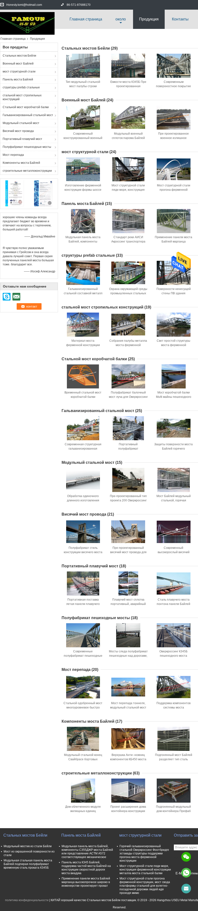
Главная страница (86, 19)
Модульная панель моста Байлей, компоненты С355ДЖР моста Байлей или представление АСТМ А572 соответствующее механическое (87, 852)
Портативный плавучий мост (22, 139)
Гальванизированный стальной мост (28, 115)
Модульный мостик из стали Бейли (28, 846)
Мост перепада (13, 155)
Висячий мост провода (18, 131)
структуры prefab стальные (21, 87)
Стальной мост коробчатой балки (26, 107)
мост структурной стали (19, 71)
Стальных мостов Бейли (19, 55)
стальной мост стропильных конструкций (22, 97)
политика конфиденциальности (27, 900)
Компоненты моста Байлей (21, 162)
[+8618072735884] (186, 872)
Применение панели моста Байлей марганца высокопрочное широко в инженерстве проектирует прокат (86, 882)
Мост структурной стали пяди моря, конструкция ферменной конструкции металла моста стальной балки (145, 869)
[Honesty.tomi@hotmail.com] (186, 888)
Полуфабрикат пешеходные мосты (27, 147)
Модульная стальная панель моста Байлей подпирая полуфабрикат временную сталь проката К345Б (28, 864)
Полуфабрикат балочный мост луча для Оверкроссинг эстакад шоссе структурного (128, 397)
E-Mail (180, 873)
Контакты (180, 19)
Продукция (149, 19)
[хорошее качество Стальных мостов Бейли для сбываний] (14, 193)
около (120, 19)
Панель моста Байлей (18, 79)
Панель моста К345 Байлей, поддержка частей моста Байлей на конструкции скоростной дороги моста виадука (86, 868)
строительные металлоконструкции (27, 170)
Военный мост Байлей (18, 63)
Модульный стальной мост (21, 123)
